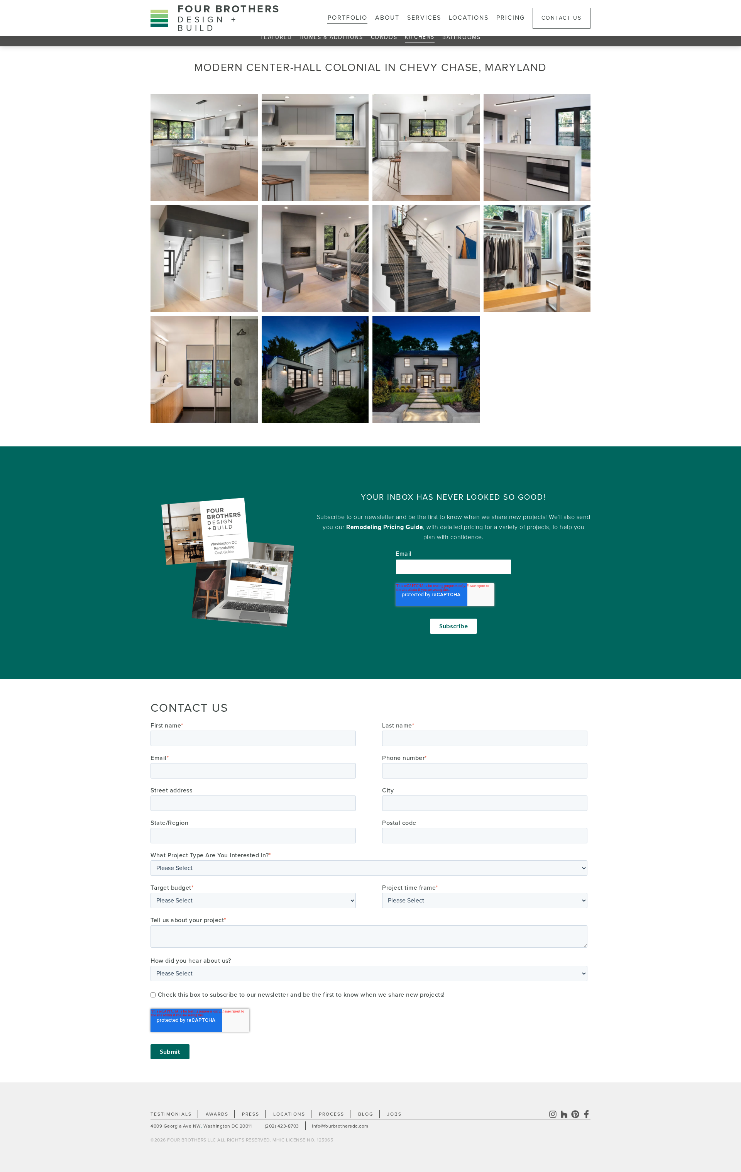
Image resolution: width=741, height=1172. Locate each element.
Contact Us (561, 18)
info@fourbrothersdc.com (340, 1126)
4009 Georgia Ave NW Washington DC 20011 (201, 1126)
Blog (366, 1114)
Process (331, 1114)
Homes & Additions (331, 37)
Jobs (394, 1114)
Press (250, 1114)
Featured (276, 37)
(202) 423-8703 (282, 1126)
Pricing (510, 18)
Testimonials (171, 1114)
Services (424, 18)
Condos (384, 37)
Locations (469, 18)
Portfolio (347, 18)
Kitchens (420, 37)
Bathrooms (461, 37)
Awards (217, 1114)
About (387, 18)
